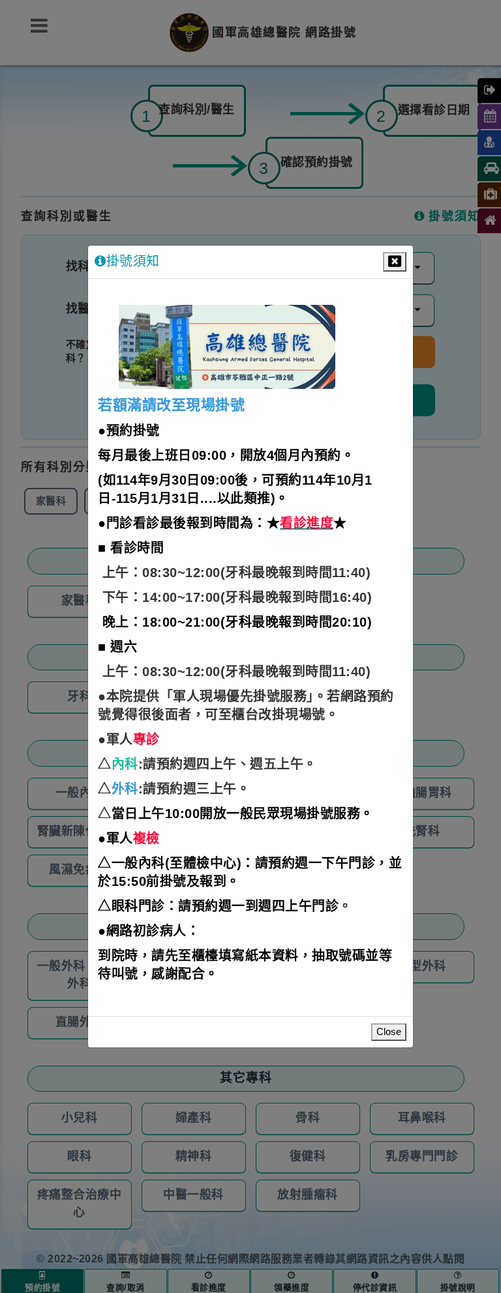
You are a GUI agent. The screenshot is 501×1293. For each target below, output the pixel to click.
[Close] (394, 262)
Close (388, 1032)
